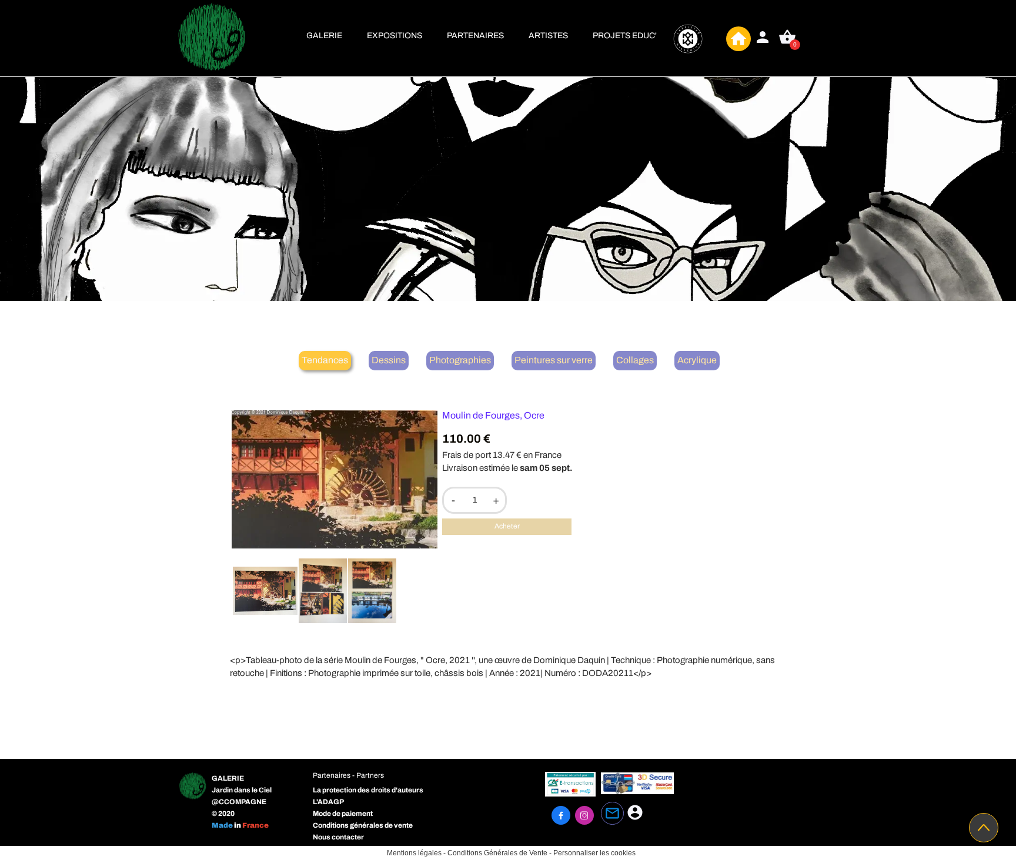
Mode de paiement (343, 813)
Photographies (460, 360)
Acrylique (697, 360)
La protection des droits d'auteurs (368, 790)
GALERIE (324, 35)
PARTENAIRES (475, 35)
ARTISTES (548, 35)
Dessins (389, 360)
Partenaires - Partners (348, 775)
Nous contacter (338, 837)
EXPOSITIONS (394, 35)
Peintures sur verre (553, 360)
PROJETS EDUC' (625, 35)
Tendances (325, 360)
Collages (635, 360)
